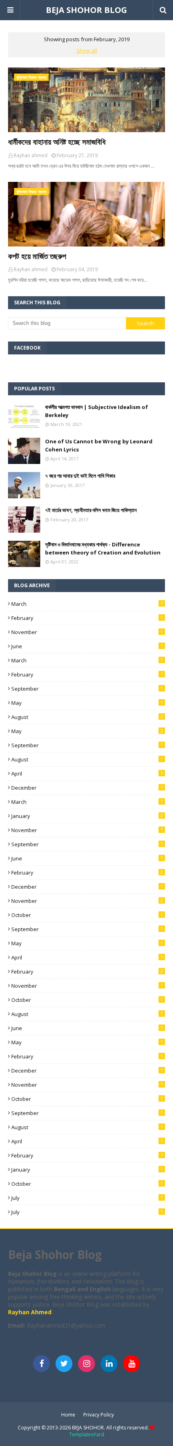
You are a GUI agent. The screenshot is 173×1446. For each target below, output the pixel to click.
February (87, 618)
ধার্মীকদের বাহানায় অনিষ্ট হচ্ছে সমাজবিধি (56, 142)
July (87, 1197)
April (87, 773)
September (87, 688)
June (87, 646)
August (87, 717)
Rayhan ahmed (30, 155)
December (87, 787)
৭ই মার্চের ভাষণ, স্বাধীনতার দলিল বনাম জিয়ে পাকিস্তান (91, 510)
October (87, 915)
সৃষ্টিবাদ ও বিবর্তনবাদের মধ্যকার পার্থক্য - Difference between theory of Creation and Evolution (103, 548)
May (87, 702)
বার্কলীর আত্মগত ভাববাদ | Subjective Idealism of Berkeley (96, 411)
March (87, 603)
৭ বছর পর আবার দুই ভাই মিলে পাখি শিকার (80, 475)
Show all (86, 50)
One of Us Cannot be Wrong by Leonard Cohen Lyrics (98, 445)
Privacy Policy (98, 1414)
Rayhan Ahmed (30, 1312)
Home (68, 1414)
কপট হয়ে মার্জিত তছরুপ (37, 256)
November (87, 632)
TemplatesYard (86, 1434)
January (87, 816)
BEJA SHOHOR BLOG (86, 9)
